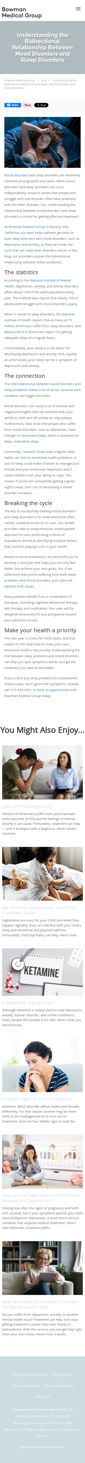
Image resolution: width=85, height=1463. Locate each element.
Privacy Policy (63, 1375)
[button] (78, 8)
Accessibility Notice (59, 1385)
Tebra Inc (42, 1375)
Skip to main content (22, 2)
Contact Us (42, 1396)
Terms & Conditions (26, 1385)
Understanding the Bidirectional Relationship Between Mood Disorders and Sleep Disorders (40, 84)
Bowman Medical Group (19, 80)
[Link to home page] (35, 13)
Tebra (61, 1447)
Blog (44, 80)
